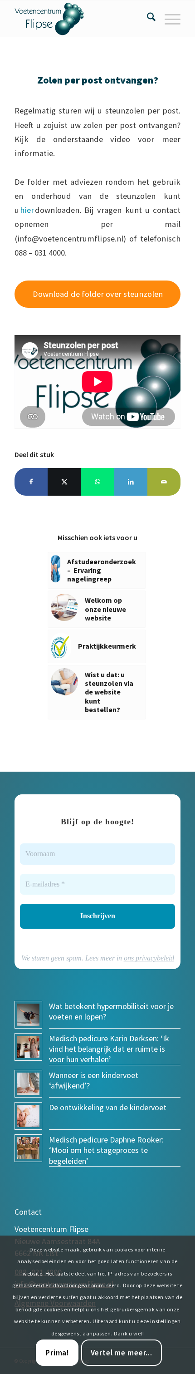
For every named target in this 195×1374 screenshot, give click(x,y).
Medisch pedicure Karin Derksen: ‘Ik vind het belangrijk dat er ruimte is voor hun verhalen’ (109, 1049)
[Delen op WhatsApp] (97, 482)
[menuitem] (147, 18)
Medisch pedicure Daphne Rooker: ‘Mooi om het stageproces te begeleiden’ (106, 1150)
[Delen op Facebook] (31, 482)
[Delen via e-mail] (163, 482)
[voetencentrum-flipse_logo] (81, 18)
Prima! (57, 1353)
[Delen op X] (64, 482)
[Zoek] (147, 18)
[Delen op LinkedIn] (130, 482)
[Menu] (168, 18)
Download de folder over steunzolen (98, 294)
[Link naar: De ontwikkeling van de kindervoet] (28, 1116)
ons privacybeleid (149, 958)
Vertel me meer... (121, 1353)
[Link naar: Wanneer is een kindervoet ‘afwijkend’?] (28, 1084)
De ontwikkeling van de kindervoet (107, 1107)
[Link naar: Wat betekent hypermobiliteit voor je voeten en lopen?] (28, 1015)
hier (27, 210)
